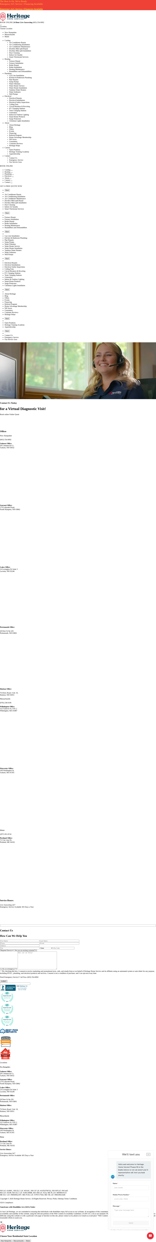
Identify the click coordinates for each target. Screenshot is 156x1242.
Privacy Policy (52, 1199)
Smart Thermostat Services (18, 57)
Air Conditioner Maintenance (19, 47)
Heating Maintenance (17, 69)
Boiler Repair (14, 65)
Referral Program (15, 135)
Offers (11, 129)
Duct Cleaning (14, 53)
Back (7, 190)
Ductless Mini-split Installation (20, 51)
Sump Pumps (14, 82)
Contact (7, 156)
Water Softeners (15, 92)
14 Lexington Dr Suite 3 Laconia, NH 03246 (9, 570)
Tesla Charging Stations (17, 111)
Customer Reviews (16, 143)
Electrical (8, 96)
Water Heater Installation (18, 88)
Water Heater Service (16, 86)
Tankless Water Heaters (17, 90)
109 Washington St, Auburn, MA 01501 (7, 771)
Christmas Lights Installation (19, 121)
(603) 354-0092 (5, 440)
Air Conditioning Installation (19, 45)
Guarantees (13, 141)
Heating (7, 59)
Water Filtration (14, 84)
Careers (7, 148)
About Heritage (14, 125)
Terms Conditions (70, 1199)
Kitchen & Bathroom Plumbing (20, 78)
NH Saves (13, 139)
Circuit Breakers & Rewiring (19, 106)
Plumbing (8, 73)
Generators (13, 113)
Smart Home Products (17, 117)
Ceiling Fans (13, 104)
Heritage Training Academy (19, 152)
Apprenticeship (14, 154)
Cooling (7, 40)
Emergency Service (16, 160)
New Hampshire (10, 32)
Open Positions (14, 150)
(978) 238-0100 (5, 703)
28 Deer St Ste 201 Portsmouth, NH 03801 (8, 632)
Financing (12, 133)
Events (11, 131)
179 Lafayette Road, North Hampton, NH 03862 (10, 508)
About (7, 123)
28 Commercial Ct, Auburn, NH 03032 (7, 447)
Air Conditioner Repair (17, 43)
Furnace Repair (14, 61)
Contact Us (13, 158)
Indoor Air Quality (15, 55)
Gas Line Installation (16, 75)
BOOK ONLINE (6, 22)
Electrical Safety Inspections (19, 102)
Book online (4, 414)
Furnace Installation (16, 63)
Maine (7, 37)
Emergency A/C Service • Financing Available (21, 9)
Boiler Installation (15, 67)
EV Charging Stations (17, 108)
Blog (11, 127)
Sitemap (61, 1199)
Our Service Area (15, 162)
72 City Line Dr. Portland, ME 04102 (7, 841)
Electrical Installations (17, 100)
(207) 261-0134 (5, 834)
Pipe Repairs (13, 80)
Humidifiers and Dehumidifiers (20, 71)
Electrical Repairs (15, 98)
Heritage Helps (14, 146)
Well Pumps (13, 94)
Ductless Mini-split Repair (18, 49)
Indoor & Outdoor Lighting (19, 115)
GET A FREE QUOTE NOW (11, 186)
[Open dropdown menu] (12, 170)
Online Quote (14, 414)
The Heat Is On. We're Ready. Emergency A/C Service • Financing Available (21, 2)
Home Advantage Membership (20, 137)
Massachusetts (10, 34)
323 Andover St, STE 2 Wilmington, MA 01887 (8, 710)
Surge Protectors (15, 119)
